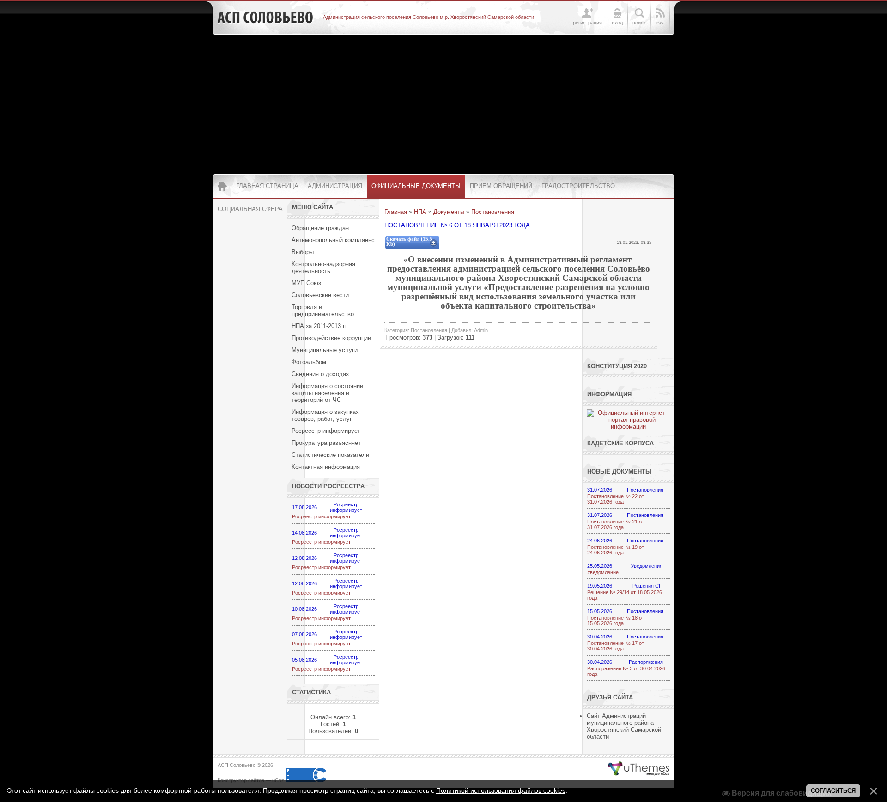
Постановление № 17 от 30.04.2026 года (615, 645)
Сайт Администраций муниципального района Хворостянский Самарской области (624, 726)
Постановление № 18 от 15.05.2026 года (615, 620)
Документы (448, 211)
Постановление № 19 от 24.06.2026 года (615, 549)
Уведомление (603, 572)
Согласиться (833, 790)
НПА (420, 211)
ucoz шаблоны (638, 768)
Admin (481, 330)
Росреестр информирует (321, 516)
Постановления (492, 211)
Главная (395, 211)
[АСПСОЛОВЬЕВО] (265, 17)
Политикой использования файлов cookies (500, 790)
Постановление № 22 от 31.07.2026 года (615, 498)
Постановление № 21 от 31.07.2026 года (615, 524)
